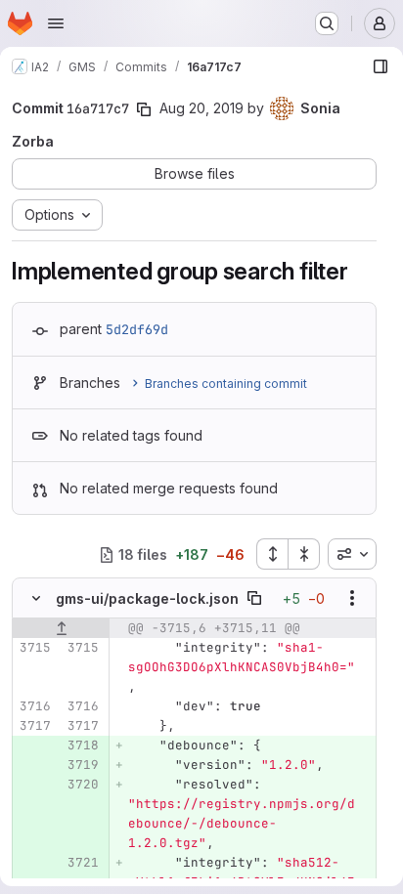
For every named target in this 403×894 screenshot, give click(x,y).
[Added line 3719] (82, 765)
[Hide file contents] (36, 598)
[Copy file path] (254, 598)
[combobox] (352, 554)
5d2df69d (137, 329)
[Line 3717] (34, 726)
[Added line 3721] (82, 863)
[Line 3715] (34, 648)
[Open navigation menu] (55, 23)
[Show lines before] (61, 628)
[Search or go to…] (326, 23)
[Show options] (352, 598)
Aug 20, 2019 (201, 108)
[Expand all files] (272, 554)
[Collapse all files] (304, 554)
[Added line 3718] (82, 745)
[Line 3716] (34, 706)
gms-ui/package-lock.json (147, 598)
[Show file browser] (380, 66)
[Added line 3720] (82, 784)
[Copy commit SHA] (144, 109)
